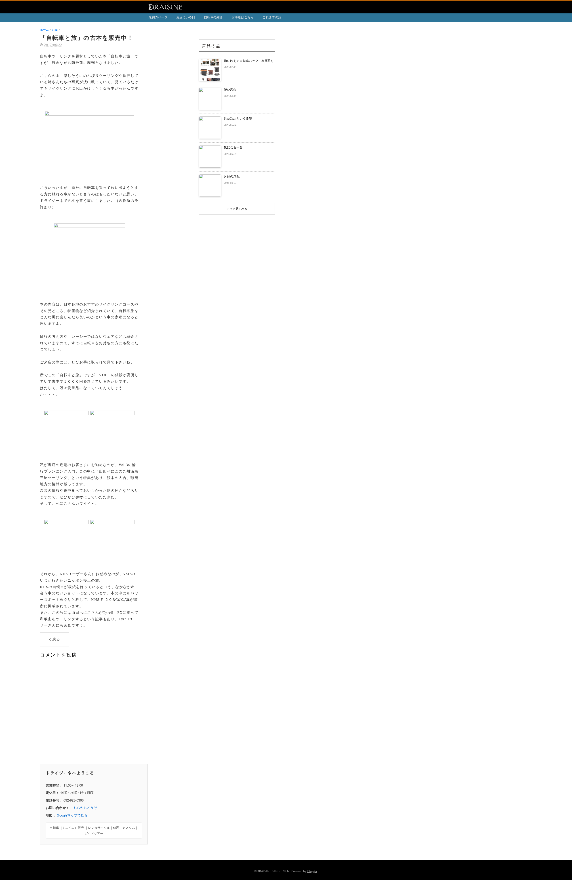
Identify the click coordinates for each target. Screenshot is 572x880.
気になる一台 (233, 147)
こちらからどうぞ (83, 807)
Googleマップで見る (72, 815)
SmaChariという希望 (238, 118)
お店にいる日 (185, 17)
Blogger (312, 871)
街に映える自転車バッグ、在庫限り (249, 61)
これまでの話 (272, 17)
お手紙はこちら (243, 17)
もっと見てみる (237, 208)
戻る (56, 639)
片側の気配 (232, 176)
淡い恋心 (230, 89)
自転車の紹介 (213, 17)
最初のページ (158, 17)
